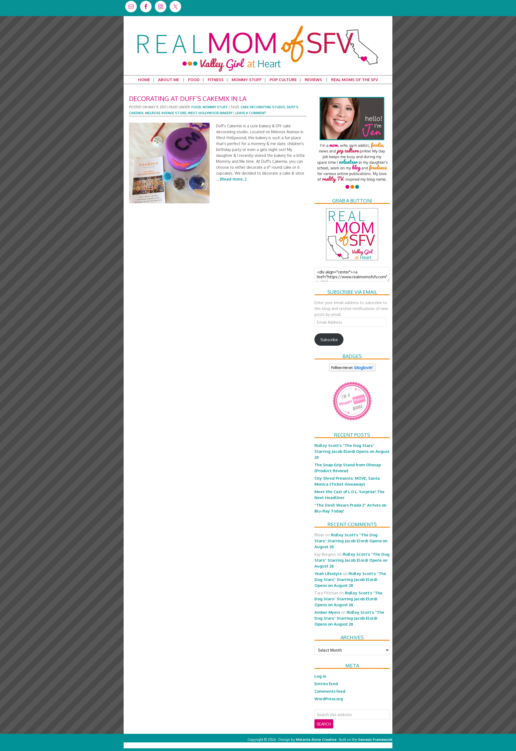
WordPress (369, 745)
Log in (320, 676)
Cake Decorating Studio (263, 107)
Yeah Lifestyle (328, 573)
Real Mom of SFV (258, 25)
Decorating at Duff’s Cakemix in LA (187, 98)
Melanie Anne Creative (316, 739)
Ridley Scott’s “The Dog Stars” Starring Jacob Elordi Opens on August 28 (351, 451)
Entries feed (326, 683)
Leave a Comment (250, 113)
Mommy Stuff (215, 107)
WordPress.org (328, 698)
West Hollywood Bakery (210, 113)
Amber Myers (327, 612)
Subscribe (329, 339)
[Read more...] (233, 178)
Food (196, 107)
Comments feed (329, 691)
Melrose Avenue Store (165, 113)
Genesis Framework (375, 739)
